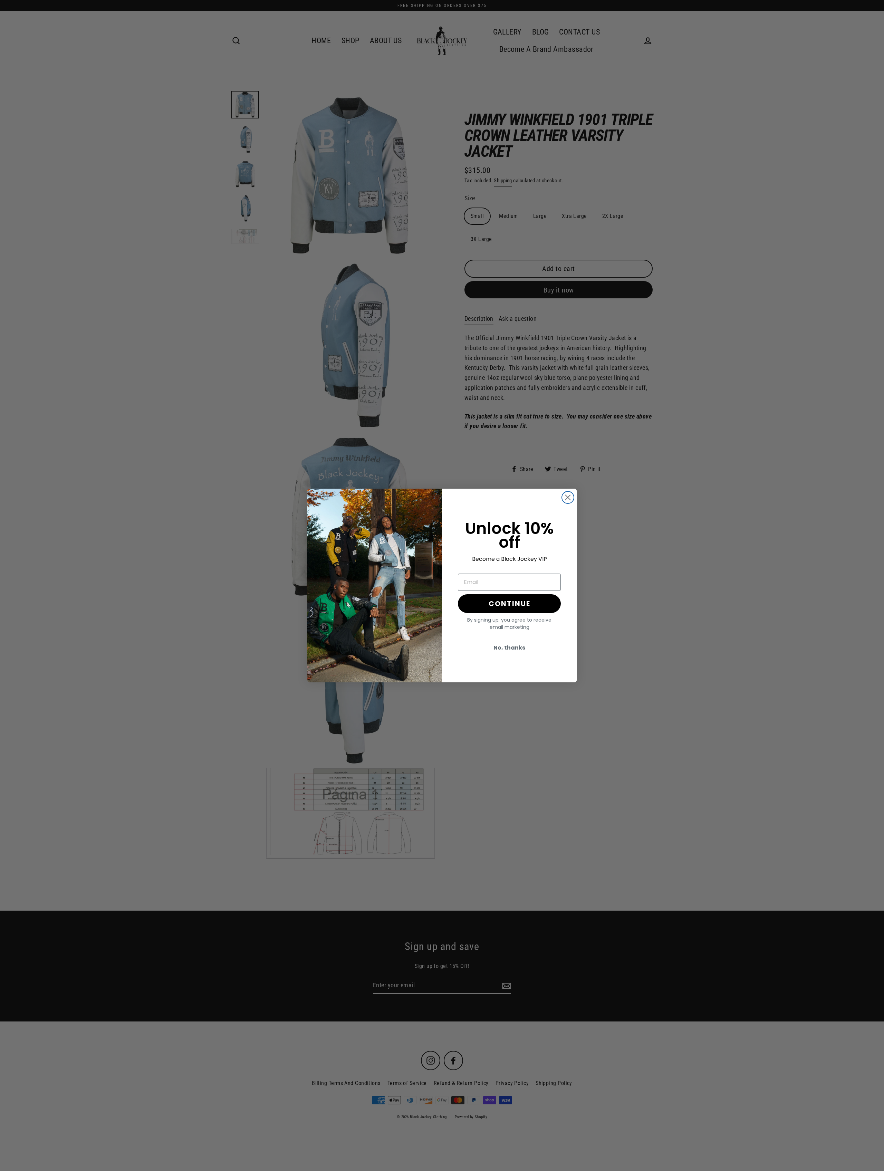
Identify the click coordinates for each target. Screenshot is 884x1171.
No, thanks (509, 648)
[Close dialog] (568, 497)
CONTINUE (509, 603)
